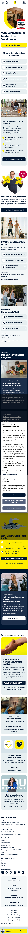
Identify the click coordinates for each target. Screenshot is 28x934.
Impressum (17, 479)
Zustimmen (14, 495)
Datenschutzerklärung (10, 474)
